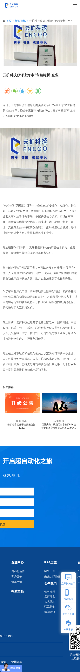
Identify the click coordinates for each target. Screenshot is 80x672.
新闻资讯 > (22, 20)
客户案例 (16, 576)
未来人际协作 (52, 576)
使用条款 (16, 661)
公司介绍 (49, 591)
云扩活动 (49, 596)
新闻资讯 (49, 611)
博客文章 (16, 582)
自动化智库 (18, 571)
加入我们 (49, 601)
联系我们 (49, 606)
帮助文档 (17, 591)
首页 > (10, 20)
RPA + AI (49, 571)
